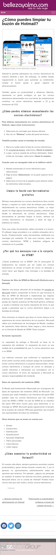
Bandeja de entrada (8, 68)
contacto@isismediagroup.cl (25, 550)
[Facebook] (4, 525)
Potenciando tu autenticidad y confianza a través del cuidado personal (41, 502)
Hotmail (33, 68)
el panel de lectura (17, 150)
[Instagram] (18, 525)
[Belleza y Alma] (28, 5)
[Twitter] (11, 525)
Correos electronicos (23, 68)
